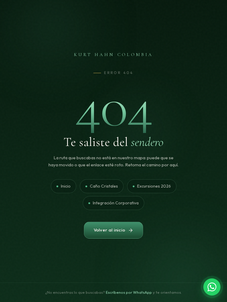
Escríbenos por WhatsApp (129, 292)
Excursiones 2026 (154, 186)
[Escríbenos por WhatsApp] (211, 287)
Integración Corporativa (116, 203)
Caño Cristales (104, 186)
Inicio (66, 186)
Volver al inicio (109, 230)
